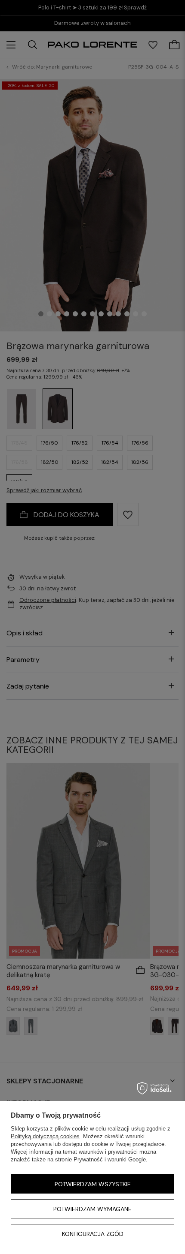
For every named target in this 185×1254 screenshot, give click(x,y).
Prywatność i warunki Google (110, 1159)
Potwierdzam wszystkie (93, 1184)
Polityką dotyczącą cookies (45, 1136)
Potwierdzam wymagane (92, 1209)
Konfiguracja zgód (92, 1234)
